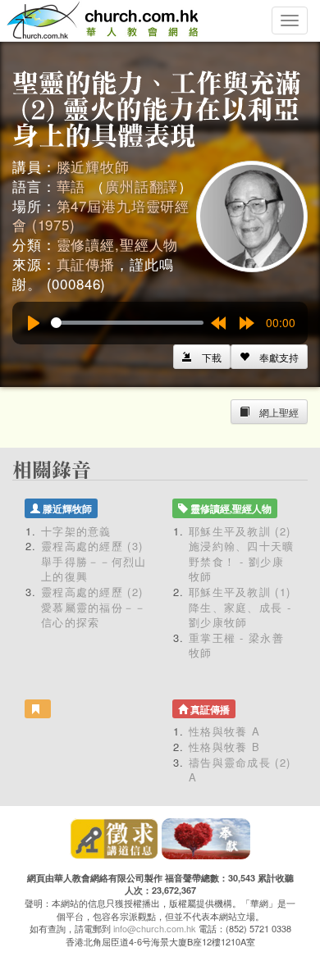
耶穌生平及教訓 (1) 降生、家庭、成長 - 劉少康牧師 (240, 607)
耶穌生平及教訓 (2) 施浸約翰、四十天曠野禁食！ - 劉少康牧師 (242, 554)
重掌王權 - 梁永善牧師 (236, 645)
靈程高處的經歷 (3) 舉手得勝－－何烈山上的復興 (94, 561)
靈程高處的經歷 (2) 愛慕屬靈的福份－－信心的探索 (94, 607)
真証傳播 (86, 263)
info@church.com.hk (154, 928)
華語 (71, 185)
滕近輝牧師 (93, 166)
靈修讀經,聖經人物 (118, 244)
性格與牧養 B (224, 746)
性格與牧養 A (224, 731)
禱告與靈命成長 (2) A (239, 770)
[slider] (127, 322)
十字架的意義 (76, 531)
